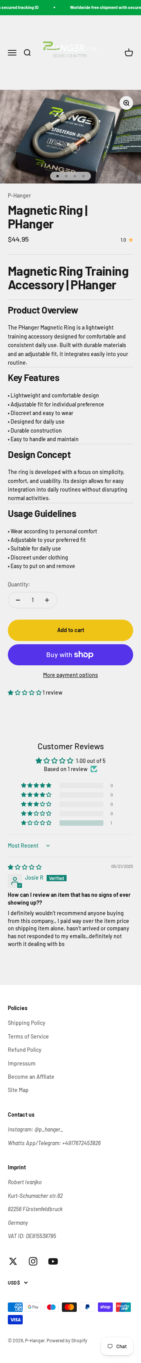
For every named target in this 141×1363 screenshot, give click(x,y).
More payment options (70, 675)
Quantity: (19, 584)
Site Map (18, 1090)
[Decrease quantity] (18, 600)
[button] (25, 692)
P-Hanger (19, 195)
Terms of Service (28, 1036)
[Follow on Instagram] (33, 1261)
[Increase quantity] (47, 600)
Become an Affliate (31, 1076)
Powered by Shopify (67, 1340)
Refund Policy (25, 1049)
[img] (25, 867)
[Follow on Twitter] (13, 1261)
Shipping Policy (26, 1022)
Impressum (22, 1063)
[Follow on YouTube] (53, 1261)
